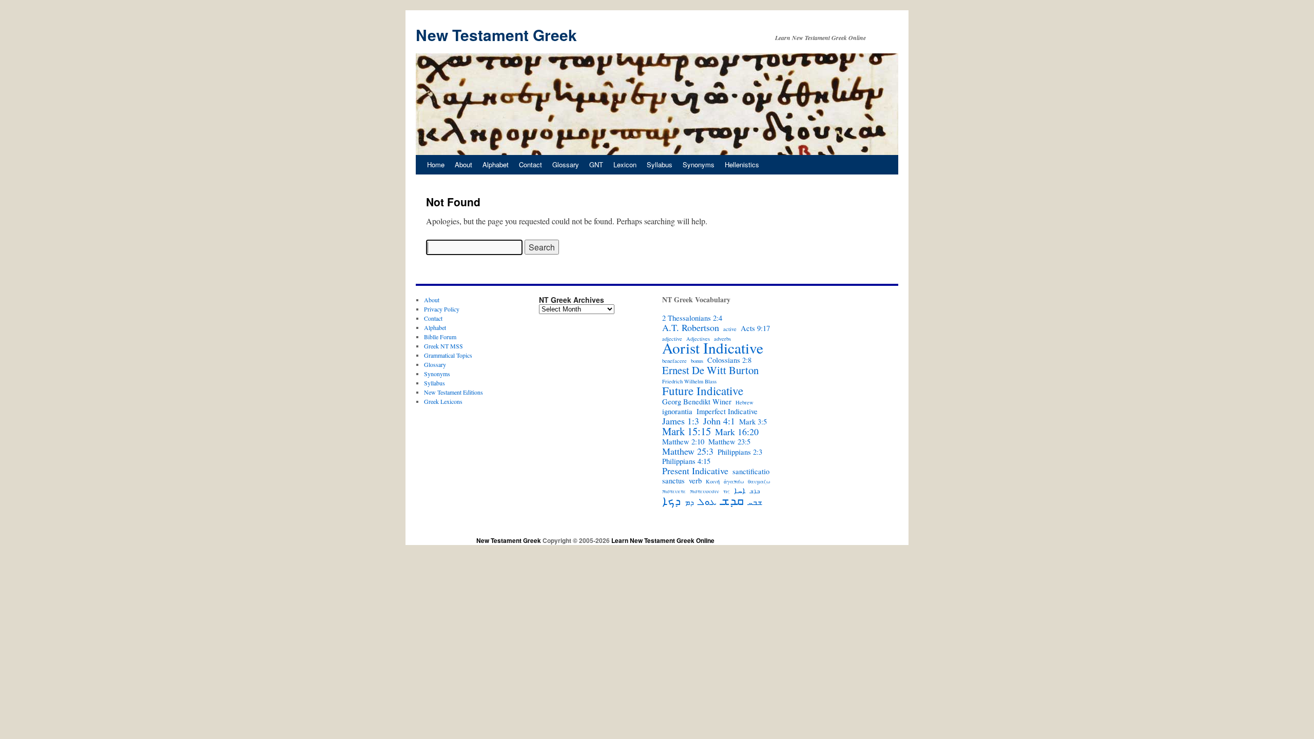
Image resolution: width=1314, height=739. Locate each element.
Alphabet (495, 164)
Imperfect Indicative (727, 411)
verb (695, 480)
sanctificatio (750, 471)
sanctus (673, 480)
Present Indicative (695, 470)
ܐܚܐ (740, 490)
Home (436, 164)
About (463, 164)
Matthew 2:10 (683, 441)
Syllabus (659, 164)
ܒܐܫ (755, 491)
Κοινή (713, 481)
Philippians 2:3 (740, 452)
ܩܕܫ (732, 500)
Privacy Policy (441, 309)
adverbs (722, 338)
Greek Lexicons (443, 401)
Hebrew (744, 402)
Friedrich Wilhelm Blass (689, 381)
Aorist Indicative (712, 348)
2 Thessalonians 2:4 (692, 318)
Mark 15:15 (686, 431)
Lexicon (624, 164)
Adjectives (698, 338)
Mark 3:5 (753, 421)
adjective (672, 338)
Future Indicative (702, 390)
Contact (530, 164)
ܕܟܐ (671, 500)
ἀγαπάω (734, 481)
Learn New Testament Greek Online (662, 540)
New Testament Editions (453, 392)
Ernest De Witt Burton (710, 370)
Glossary (565, 164)
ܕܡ (689, 502)
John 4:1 (719, 420)
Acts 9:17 (755, 328)
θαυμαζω (759, 481)
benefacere (674, 360)
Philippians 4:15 (686, 461)
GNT (596, 164)
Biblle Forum (440, 337)
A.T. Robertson (690, 327)
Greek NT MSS (443, 346)
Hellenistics (742, 164)
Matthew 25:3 (687, 451)
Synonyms (698, 164)
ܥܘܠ (707, 501)
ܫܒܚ (755, 502)
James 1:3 (680, 420)
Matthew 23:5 (729, 441)
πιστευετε (674, 491)
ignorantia (677, 411)
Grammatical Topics (448, 355)
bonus (697, 360)
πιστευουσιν (704, 491)
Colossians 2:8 (729, 360)
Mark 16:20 (737, 431)
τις (726, 491)
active (730, 329)
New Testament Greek (496, 35)
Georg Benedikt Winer (696, 401)
